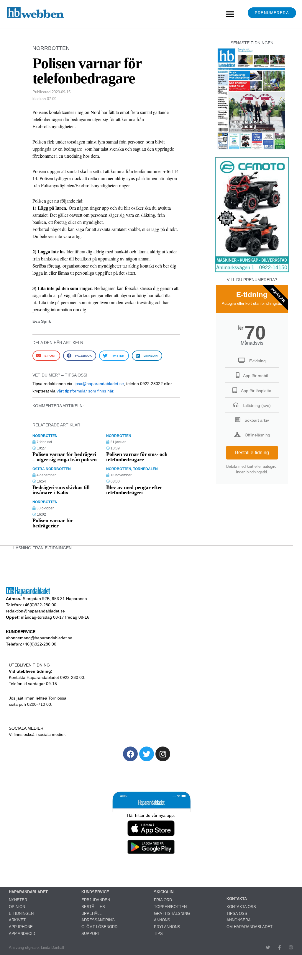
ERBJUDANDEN (95, 900)
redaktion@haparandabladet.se (35, 611)
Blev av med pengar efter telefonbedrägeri (134, 490)
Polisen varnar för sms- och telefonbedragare (137, 456)
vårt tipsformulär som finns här (85, 391)
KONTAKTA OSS (241, 907)
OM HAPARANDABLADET (249, 927)
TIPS (158, 933)
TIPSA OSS (236, 913)
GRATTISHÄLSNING (172, 913)
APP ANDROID (22, 933)
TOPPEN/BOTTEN (170, 907)
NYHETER (18, 900)
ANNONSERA (238, 920)
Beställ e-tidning (252, 452)
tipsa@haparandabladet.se (98, 383)
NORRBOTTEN (51, 48)
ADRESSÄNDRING (98, 920)
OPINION (17, 907)
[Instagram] (162, 754)
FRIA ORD (163, 900)
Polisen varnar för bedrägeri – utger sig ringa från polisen (64, 456)
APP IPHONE (21, 927)
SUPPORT (90, 933)
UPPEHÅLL (91, 913)
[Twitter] (146, 754)
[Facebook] (130, 754)
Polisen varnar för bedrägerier (52, 523)
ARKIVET (17, 920)
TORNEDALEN (145, 469)
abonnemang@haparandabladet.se (39, 637)
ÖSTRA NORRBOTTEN (51, 469)
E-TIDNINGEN (21, 913)
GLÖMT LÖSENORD (99, 927)
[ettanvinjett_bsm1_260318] (252, 271)
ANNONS (162, 920)
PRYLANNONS (167, 927)
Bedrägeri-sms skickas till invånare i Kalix (61, 490)
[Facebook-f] (279, 947)
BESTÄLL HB (93, 907)
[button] (230, 14)
